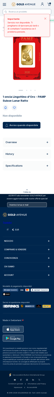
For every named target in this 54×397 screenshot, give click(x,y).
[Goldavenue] (23, 4)
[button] (27, 241)
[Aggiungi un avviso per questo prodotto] (5, 107)
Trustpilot (7, 222)
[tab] (21, 90)
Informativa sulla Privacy (37, 384)
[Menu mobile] (4, 4)
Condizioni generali (15, 384)
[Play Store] (13, 338)
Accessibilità (32, 387)
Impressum (18, 387)
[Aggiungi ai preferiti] (14, 107)
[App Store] (13, 329)
